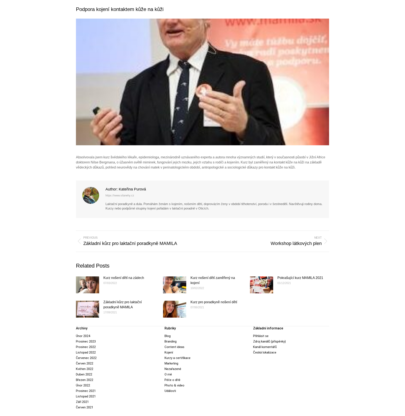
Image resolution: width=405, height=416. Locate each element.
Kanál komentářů (265, 347)
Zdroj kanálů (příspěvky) (269, 341)
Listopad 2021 (86, 396)
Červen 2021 (84, 407)
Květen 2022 (84, 369)
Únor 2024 (83, 336)
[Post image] (87, 284)
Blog (168, 336)
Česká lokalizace (264, 352)
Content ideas (174, 347)
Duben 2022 (84, 374)
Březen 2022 (84, 380)
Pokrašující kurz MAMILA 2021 (300, 278)
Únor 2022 (83, 385)
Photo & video (174, 385)
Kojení (169, 352)
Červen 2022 (84, 363)
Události (170, 391)
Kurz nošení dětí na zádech (123, 278)
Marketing (171, 363)
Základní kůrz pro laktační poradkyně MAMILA (122, 304)
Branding (171, 341)
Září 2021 (82, 402)
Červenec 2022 (86, 358)
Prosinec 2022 (86, 347)
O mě (168, 374)
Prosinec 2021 (86, 391)
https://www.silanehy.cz (119, 195)
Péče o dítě (172, 380)
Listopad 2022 (86, 352)
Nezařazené (173, 369)
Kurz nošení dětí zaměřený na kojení (212, 280)
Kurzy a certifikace (177, 358)
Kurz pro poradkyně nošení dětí (213, 302)
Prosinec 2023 (86, 341)
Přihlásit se (261, 336)
